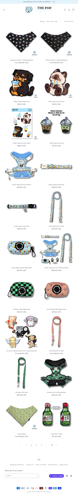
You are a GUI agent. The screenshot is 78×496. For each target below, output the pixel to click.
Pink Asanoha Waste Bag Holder (56, 309)
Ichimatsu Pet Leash (21, 392)
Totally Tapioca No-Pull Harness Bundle (56, 268)
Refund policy (53, 465)
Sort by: (42, 21)
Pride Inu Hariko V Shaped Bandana (56, 60)
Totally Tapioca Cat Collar (21, 226)
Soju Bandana (21, 434)
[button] (4, 10)
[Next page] (57, 445)
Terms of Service (41, 465)
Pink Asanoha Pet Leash (56, 351)
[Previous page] (21, 445)
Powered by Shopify (45, 491)
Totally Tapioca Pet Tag (56, 143)
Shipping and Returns (17, 465)
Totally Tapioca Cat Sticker (56, 101)
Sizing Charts (63, 465)
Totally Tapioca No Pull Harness (21, 184)
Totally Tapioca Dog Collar (56, 184)
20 (52, 445)
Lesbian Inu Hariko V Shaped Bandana (21, 60)
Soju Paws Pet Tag (56, 434)
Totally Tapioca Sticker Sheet (21, 143)
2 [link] (31, 445)
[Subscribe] (37, 476)
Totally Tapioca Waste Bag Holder (21, 268)
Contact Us (29, 465)
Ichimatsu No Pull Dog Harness (56, 392)
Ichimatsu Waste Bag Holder (21, 309)
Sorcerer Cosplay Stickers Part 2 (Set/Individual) (21, 351)
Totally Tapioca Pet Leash (56, 226)
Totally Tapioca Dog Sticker (21, 101)
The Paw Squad (36, 491)
